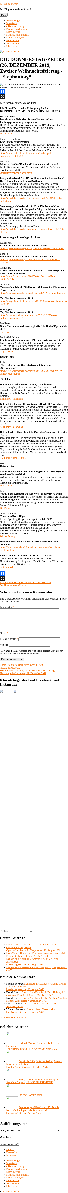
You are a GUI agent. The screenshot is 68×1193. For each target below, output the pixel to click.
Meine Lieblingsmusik (17, 34)
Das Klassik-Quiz (15, 37)
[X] (34, 96)
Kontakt (10, 1149)
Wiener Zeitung (7, 536)
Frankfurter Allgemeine (11, 398)
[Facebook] (34, 91)
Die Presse (5, 508)
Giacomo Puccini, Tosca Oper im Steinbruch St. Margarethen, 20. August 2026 (33, 949)
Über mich (11, 46)
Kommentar (7, 607)
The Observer (7, 332)
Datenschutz (12, 1152)
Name (4, 633)
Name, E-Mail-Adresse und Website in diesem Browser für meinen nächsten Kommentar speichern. (31, 652)
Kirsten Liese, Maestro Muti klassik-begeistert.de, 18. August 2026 (30, 1010)
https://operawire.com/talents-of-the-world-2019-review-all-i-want (32, 293)
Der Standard (6, 133)
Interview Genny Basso (30, 1095)
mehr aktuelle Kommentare (13, 1017)
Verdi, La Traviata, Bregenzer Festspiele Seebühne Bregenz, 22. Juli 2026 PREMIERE (32, 1081)
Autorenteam (12, 43)
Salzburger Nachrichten (12, 426)
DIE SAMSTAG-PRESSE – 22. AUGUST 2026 (31, 944)
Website (4, 644)
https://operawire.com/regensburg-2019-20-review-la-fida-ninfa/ (32, 248)
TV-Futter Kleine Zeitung (13, 457)
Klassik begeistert (9, 4)
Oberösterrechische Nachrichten (16, 172)
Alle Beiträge (13, 20)
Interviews (11, 23)
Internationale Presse (15, 585)
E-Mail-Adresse (9, 639)
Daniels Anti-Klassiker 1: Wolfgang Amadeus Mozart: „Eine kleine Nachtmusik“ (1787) (36, 999)
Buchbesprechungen (16, 29)
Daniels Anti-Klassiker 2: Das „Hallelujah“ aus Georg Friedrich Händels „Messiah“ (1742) (35, 993)
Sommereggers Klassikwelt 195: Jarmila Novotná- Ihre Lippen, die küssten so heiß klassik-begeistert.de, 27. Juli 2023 (32, 1110)
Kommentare (12, 40)
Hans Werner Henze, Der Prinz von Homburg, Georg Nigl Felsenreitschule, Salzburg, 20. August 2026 (35, 954)
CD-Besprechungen (16, 26)
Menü (3, 15)
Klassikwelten (13, 32)
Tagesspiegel (6, 351)
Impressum (11, 1155)
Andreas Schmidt (8, 582)
